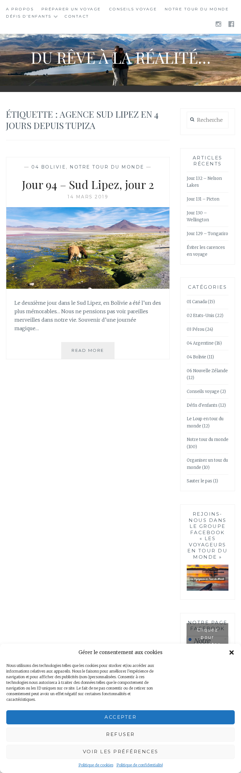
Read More (93, 353)
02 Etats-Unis (200, 315)
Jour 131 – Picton (203, 199)
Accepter (120, 717)
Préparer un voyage (71, 9)
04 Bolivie (48, 167)
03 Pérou (195, 329)
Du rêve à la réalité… (121, 57)
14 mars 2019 (87, 197)
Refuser (120, 734)
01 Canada (197, 301)
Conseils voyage (133, 9)
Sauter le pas (199, 481)
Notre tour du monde (197, 9)
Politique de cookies (95, 765)
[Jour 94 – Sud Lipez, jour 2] (87, 287)
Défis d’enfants (28, 16)
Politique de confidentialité (139, 765)
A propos (20, 9)
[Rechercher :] (207, 120)
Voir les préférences (120, 751)
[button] (231, 652)
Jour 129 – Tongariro (207, 233)
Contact (76, 16)
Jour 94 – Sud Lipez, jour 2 (88, 184)
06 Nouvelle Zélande (207, 370)
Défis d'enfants (202, 405)
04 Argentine (200, 343)
